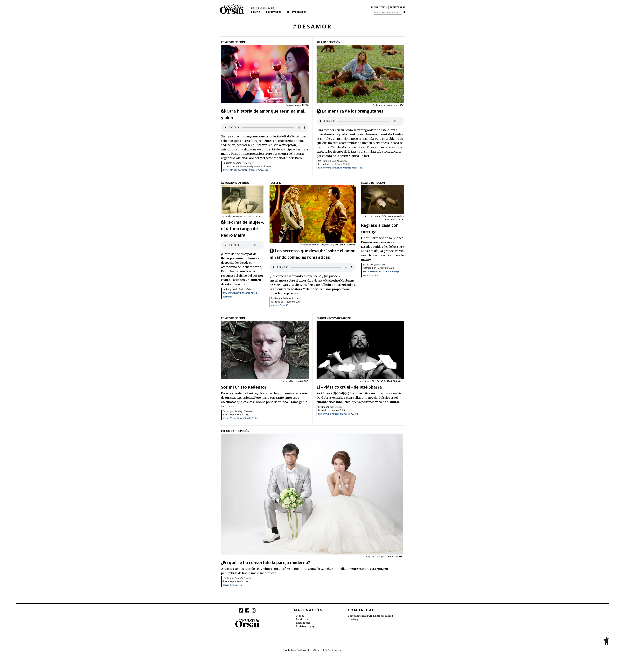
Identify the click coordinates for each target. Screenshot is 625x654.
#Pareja (329, 167)
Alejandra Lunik (293, 301)
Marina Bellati (342, 164)
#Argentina (243, 170)
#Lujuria (354, 413)
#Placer (335, 413)
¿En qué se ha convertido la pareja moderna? (265, 562)
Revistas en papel (263, 8)
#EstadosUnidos (370, 275)
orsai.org (353, 619)
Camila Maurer (339, 160)
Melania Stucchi (291, 298)
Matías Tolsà (243, 414)
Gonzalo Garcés (242, 578)
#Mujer (226, 292)
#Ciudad (254, 418)
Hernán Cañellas (382, 216)
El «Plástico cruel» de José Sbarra (349, 387)
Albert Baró (245, 166)
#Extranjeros (236, 585)
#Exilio (226, 585)
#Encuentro (262, 170)
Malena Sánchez (262, 166)
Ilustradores (296, 12)
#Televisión (283, 305)
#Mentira (347, 167)
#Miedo (233, 170)
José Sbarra (336, 406)
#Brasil (246, 418)
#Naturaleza (357, 167)
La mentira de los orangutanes (352, 111)
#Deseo (253, 170)
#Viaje (373, 271)
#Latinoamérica (383, 271)
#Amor (226, 170)
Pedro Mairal (245, 289)
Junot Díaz (379, 264)
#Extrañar (227, 296)
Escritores (273, 12)
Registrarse (397, 7)
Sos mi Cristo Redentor (243, 387)
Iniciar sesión (378, 7)
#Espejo (255, 292)
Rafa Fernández (244, 162)
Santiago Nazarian (243, 411)
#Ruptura (337, 167)
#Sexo (233, 418)
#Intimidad (345, 413)
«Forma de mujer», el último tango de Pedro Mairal (242, 228)
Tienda (255, 12)
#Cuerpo (246, 292)
